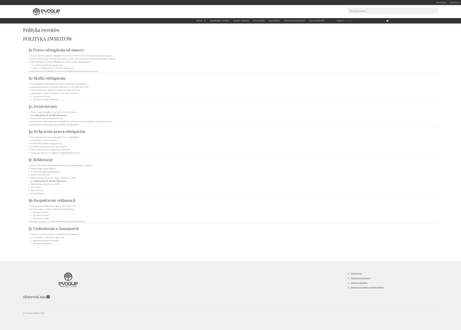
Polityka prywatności (361, 278)
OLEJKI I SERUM (241, 21)
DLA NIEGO (274, 21)
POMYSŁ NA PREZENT (294, 21)
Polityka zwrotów (359, 283)
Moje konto (356, 273)
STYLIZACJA (258, 21)
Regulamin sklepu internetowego (367, 287)
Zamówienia (441, 2)
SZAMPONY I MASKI (219, 21)
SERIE (199, 21)
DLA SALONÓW (317, 21)
